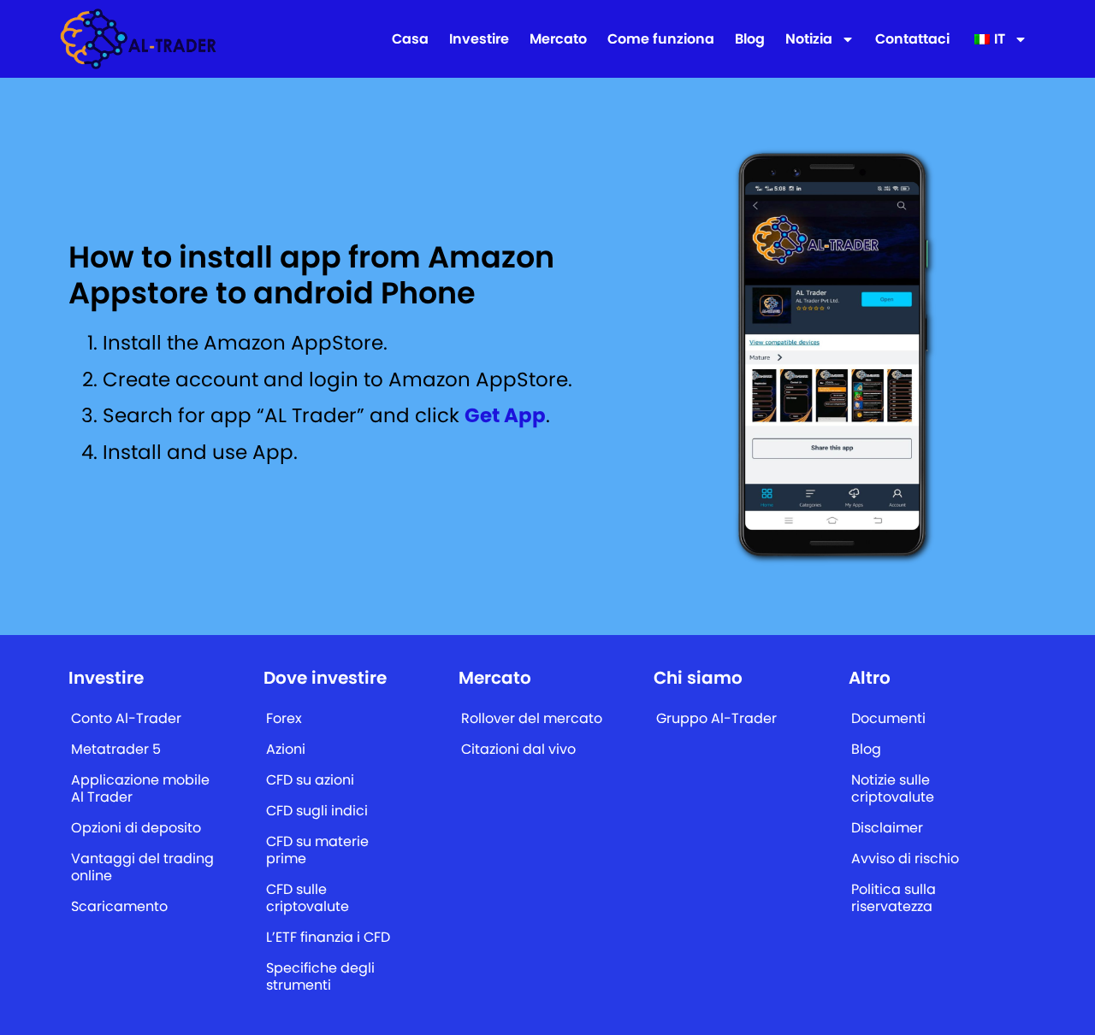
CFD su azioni (310, 780)
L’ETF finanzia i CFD (328, 937)
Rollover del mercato (531, 718)
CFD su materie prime (317, 850)
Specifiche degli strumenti (320, 976)
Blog (750, 39)
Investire (479, 39)
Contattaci (912, 39)
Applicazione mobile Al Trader (140, 788)
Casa (410, 39)
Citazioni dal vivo (518, 749)
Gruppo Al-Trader (716, 718)
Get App (505, 415)
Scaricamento (119, 906)
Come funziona (660, 39)
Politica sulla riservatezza (893, 897)
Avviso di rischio (905, 858)
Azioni (285, 749)
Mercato (558, 39)
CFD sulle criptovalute (307, 897)
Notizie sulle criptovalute (892, 788)
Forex (284, 718)
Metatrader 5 (116, 749)
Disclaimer (887, 828)
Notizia (808, 39)
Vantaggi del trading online (142, 867)
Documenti (888, 718)
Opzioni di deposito (136, 828)
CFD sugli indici (317, 810)
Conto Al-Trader (126, 718)
